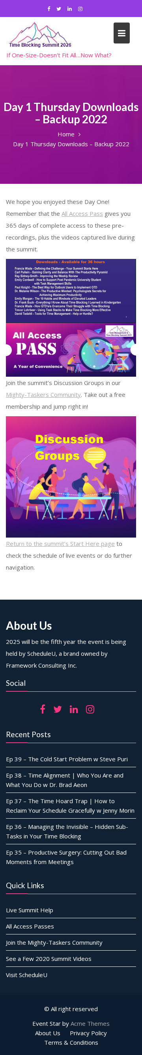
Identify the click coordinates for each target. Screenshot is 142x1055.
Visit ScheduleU (26, 975)
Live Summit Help (29, 910)
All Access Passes (30, 926)
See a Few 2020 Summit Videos (49, 959)
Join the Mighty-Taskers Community (54, 942)
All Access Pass (82, 213)
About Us (47, 1033)
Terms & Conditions (71, 1042)
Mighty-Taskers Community (43, 394)
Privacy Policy (88, 1033)
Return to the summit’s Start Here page (60, 543)
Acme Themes (90, 1023)
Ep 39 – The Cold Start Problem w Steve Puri (67, 759)
